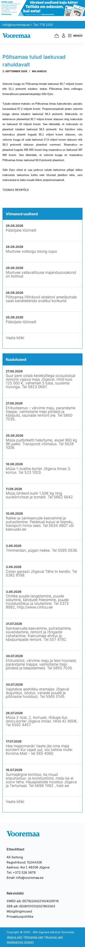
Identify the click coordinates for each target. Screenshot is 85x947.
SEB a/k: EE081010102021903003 (31, 906)
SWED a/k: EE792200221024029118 (33, 901)
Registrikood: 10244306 (24, 862)
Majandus (39, 71)
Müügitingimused (19, 911)
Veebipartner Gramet (20, 942)
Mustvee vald (54, 937)
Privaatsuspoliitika (20, 916)
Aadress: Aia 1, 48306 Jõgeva (28, 867)
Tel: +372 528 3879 (21, 872)
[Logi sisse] (63, 35)
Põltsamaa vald (33, 937)
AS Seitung (15, 857)
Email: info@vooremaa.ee (25, 878)
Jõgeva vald (14, 937)
